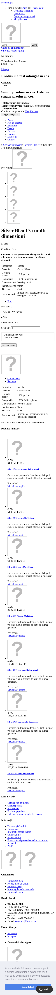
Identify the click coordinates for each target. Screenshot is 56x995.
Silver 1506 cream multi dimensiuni (23, 469)
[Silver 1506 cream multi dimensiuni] (17, 457)
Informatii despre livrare (19, 832)
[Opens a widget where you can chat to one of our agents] (44, 989)
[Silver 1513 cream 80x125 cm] (17, 506)
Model (4, 244)
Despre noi (12, 829)
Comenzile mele (15, 881)
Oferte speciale (14, 805)
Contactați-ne (14, 834)
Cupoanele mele (15, 892)
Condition (6, 249)
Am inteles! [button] (28, 987)
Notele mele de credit (17, 883)
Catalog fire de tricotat (18, 802)
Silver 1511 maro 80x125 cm (20, 567)
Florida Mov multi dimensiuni (20, 773)
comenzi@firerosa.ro (25, 921)
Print (9, 301)
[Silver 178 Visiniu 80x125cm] (17, 604)
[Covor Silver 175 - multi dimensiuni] (22, 168)
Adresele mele (14, 886)
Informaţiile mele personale (20, 889)
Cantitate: (6, 328)
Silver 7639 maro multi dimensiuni (22, 722)
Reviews (11, 381)
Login (24, 8)
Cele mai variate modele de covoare (24, 814)
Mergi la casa (20, 19)
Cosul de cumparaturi (24, 16)
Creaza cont (37, 8)
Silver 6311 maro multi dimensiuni (22, 670)
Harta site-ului (14, 837)
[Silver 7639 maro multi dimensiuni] (17, 710)
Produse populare (16, 811)
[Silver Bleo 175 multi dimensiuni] (13, 209)
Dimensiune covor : (14, 334)
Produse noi (13, 808)
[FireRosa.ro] (11, 41)
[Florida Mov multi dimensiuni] (17, 761)
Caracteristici (13, 378)
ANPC (10, 846)
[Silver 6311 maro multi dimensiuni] (17, 658)
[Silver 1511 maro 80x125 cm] (17, 555)
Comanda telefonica (23, 10)
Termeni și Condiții (16, 826)
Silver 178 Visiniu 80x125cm (20, 616)
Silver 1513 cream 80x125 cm (20, 518)
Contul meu (19, 13)
